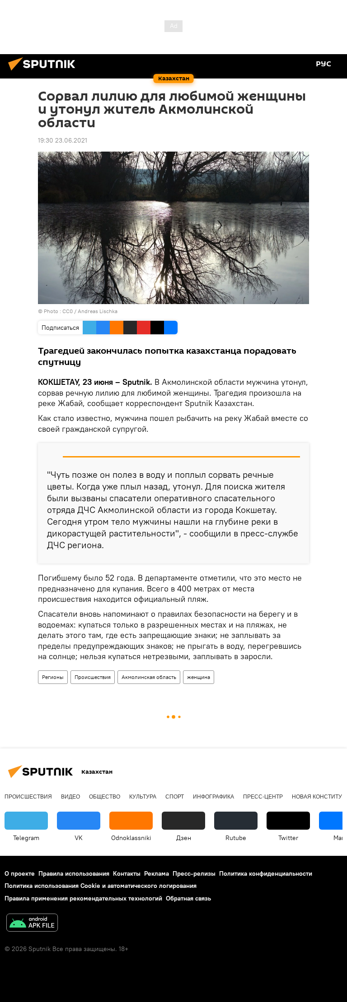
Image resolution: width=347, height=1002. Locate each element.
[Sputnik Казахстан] (44, 72)
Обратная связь (188, 898)
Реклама (156, 873)
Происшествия (93, 677)
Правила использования (73, 873)
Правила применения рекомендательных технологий (83, 898)
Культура (142, 797)
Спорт (174, 797)
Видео (70, 797)
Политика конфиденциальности (265, 873)
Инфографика (213, 797)
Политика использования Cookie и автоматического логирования (101, 886)
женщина (198, 677)
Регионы (53, 677)
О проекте (20, 873)
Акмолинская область (149, 677)
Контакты (127, 873)
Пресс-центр (263, 797)
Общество (104, 797)
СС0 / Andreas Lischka (89, 311)
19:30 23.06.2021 (62, 140)
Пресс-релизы (194, 873)
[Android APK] (32, 924)
